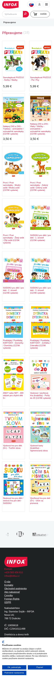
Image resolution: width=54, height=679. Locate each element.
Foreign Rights (11, 599)
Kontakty (8, 585)
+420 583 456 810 (13, 572)
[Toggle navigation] (46, 4)
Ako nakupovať (12, 592)
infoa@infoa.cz (12, 576)
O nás (7, 581)
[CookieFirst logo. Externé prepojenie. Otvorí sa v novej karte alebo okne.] (3, 642)
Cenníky (8, 595)
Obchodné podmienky (15, 588)
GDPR (7, 602)
